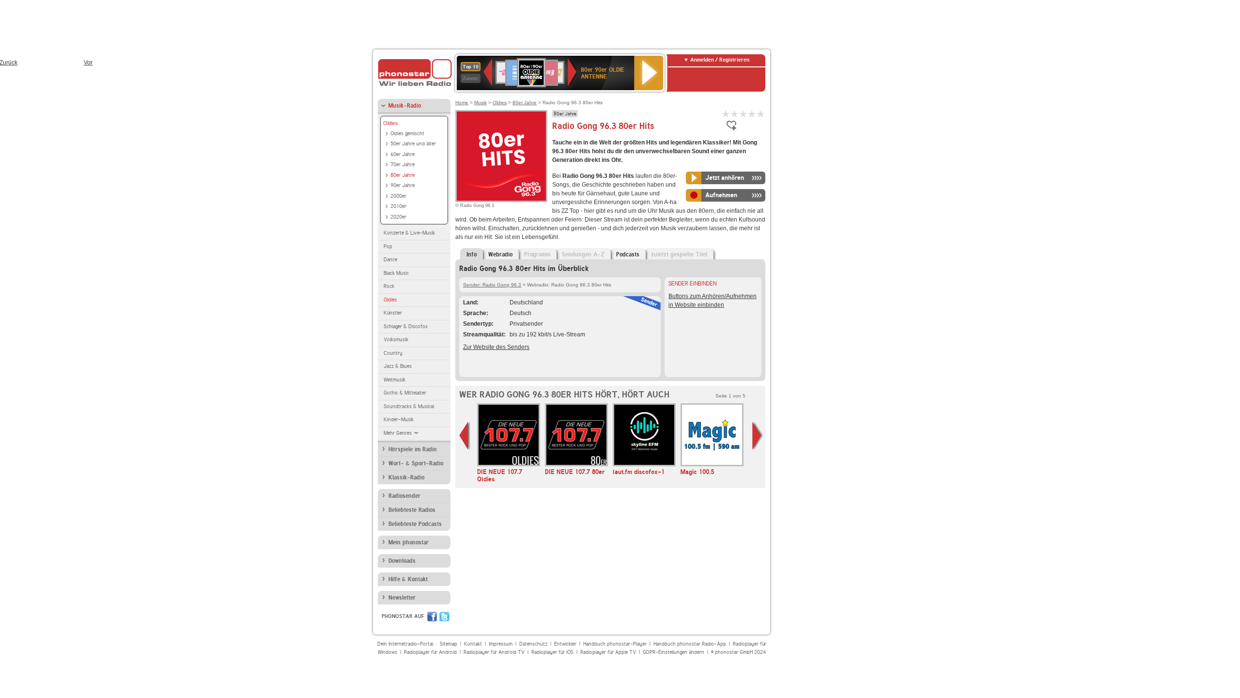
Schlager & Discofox (406, 326)
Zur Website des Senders (496, 347)
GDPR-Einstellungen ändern (673, 652)
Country (393, 353)
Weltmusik (394, 380)
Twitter (444, 616)
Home (461, 102)
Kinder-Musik (399, 419)
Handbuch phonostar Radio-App (689, 644)
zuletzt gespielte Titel (679, 254)
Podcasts (627, 254)
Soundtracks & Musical (409, 406)
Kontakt (473, 644)
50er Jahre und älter (413, 144)
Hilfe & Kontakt (408, 579)
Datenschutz (533, 644)
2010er (398, 206)
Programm (537, 254)
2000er (398, 196)
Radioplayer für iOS (552, 652)
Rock (389, 286)
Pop (388, 246)
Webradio (500, 254)
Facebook (432, 616)
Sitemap (448, 644)
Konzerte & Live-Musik (409, 233)
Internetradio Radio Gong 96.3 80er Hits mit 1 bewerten (726, 113)
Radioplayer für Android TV (494, 652)
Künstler (393, 313)
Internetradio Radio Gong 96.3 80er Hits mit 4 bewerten (752, 113)
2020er (398, 217)
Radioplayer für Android (430, 652)
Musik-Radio (404, 105)
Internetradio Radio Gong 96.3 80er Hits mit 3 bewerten (743, 113)
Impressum (500, 644)
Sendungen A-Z (583, 254)
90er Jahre (402, 185)
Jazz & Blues (398, 366)
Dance (390, 259)
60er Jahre (402, 154)
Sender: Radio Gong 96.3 (492, 284)
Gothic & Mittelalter (405, 393)
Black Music (396, 273)
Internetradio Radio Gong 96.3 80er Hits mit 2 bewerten (734, 113)
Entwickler (565, 644)
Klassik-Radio (406, 477)
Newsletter (402, 597)
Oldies (390, 123)
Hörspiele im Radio (412, 449)
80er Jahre (402, 175)
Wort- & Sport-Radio (415, 463)
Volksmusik (396, 339)
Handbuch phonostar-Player (615, 644)
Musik (480, 102)
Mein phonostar (408, 542)
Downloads (402, 560)
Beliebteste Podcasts (415, 524)
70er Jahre (402, 164)
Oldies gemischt (407, 133)
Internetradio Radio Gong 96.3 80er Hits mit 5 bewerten (761, 113)
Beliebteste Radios (411, 510)
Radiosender (404, 495)
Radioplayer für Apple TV (608, 652)
